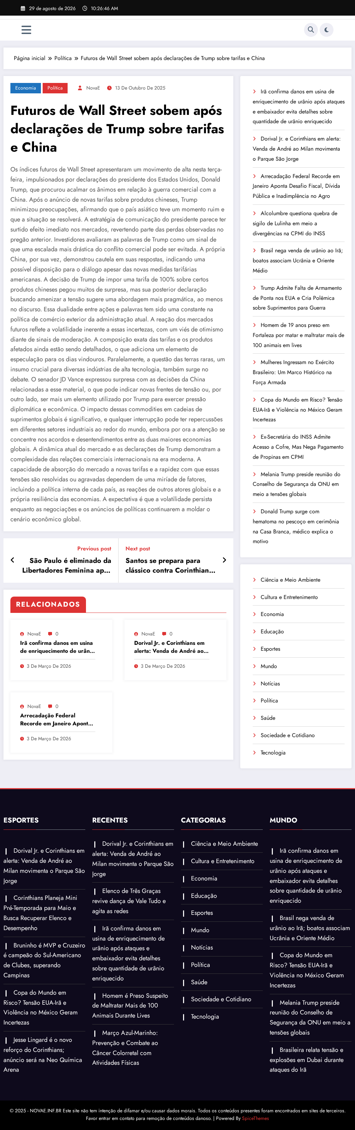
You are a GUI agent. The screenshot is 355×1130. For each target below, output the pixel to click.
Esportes (270, 649)
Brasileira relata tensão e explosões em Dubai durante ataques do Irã (307, 1059)
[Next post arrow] (224, 560)
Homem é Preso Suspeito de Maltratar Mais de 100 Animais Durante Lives (130, 1005)
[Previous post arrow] (12, 560)
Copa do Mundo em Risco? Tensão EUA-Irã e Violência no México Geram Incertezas (298, 410)
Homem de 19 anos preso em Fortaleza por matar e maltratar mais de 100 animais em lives (298, 335)
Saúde (268, 718)
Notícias (270, 684)
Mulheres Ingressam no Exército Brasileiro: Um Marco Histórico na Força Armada (293, 372)
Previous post (94, 548)
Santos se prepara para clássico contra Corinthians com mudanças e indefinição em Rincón (168, 566)
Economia (25, 87)
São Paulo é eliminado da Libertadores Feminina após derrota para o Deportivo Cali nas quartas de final (66, 566)
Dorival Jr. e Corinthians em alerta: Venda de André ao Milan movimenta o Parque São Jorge (169, 647)
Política (55, 87)
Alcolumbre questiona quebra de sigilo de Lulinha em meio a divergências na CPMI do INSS (295, 223)
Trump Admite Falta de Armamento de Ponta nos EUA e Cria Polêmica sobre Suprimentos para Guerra (297, 298)
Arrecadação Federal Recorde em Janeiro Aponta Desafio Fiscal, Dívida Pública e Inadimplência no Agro (55, 719)
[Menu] (26, 30)
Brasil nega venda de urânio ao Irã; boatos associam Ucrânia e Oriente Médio (298, 260)
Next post (137, 548)
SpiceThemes (255, 1118)
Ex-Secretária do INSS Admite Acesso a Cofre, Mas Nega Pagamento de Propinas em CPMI (298, 447)
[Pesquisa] (311, 30)
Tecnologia (273, 753)
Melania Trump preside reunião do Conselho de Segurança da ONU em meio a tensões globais (296, 484)
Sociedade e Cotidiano (288, 735)
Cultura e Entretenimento (289, 597)
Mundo (269, 666)
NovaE (93, 87)
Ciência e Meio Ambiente (290, 580)
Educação (272, 631)
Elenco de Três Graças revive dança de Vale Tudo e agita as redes (129, 901)
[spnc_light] (327, 30)
